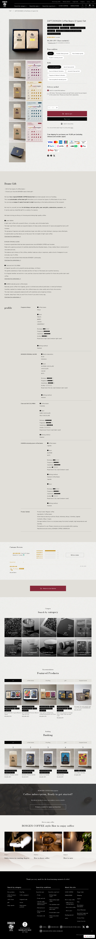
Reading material (66, 1)
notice (66, 918)
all (13, 680)
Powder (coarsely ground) (55, 57)
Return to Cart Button (49, 588)
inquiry (88, 1)
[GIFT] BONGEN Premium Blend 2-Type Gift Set (30, 713)
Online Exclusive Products (12, 895)
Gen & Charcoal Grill (69, 67)
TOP (10, 11)
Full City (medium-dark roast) (54, 908)
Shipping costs (52, 43)
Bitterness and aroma (41, 911)
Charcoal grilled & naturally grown (57, 79)
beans (50, 53)
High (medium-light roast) (54, 900)
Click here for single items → (12, 236)
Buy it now (67, 119)
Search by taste (34, 6)
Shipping (82, 1)
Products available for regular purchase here (48, 807)
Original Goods (83, 680)
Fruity (38, 895)
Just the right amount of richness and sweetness (42, 903)
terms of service (81, 921)
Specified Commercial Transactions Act (82, 913)
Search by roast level (49, 6)
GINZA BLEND (60, 775)
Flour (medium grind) (77, 53)
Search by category (20, 6)
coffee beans (30, 680)
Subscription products (23, 906)
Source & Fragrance (54, 67)
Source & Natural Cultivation (56, 71)
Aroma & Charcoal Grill (74, 71)
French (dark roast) (54, 912)
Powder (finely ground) (62, 53)
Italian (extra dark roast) (54, 916)
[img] (13, 566)
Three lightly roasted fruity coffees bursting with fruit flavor (47, 713)
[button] (93, 6)
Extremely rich (41, 915)
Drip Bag (48, 680)
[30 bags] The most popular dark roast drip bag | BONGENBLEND (82, 707)
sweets (21, 902)
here (72, 127)
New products (11, 892)
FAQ (78, 902)
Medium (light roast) (52, 895)
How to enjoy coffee (56, 1)
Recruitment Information (80, 905)
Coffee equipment (24, 895)
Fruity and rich (41, 898)
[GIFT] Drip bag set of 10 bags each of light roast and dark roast (64, 714)
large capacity (11, 905)
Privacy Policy (80, 918)
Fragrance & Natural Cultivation (57, 75)
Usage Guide (75, 1)
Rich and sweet (41, 907)
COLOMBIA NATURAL (79, 773)
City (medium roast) (54, 904)
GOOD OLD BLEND (44, 775)
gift (65, 680)
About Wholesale (81, 910)
